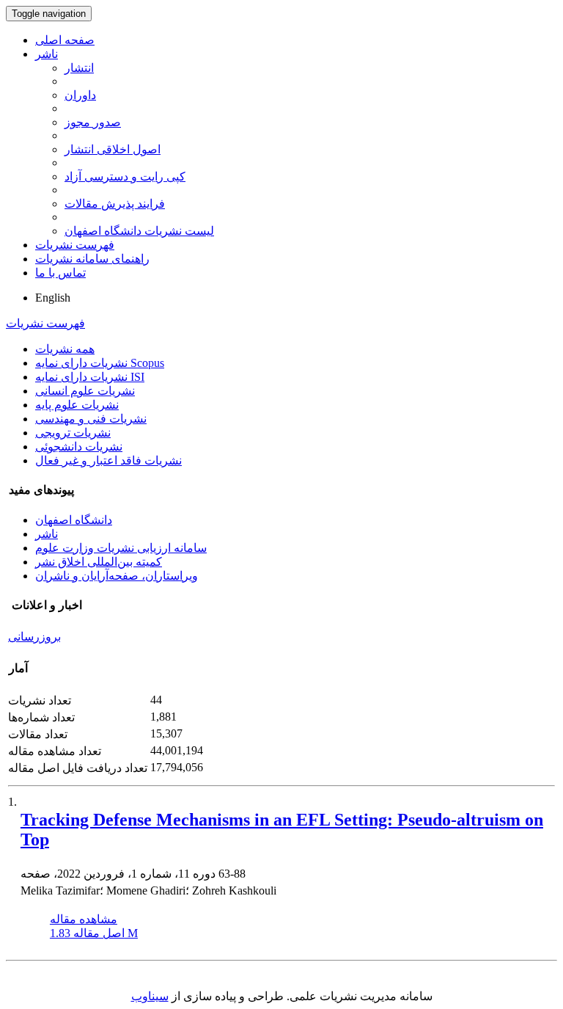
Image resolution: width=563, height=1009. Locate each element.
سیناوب (150, 996)
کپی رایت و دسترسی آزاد (125, 176)
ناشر (46, 54)
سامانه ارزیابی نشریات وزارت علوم (121, 548)
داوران (80, 95)
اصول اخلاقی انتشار (113, 149)
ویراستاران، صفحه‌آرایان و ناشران (116, 575)
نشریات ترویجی (73, 432)
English (52, 297)
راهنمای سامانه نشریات (92, 258)
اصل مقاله (94, 933)
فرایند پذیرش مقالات (115, 203)
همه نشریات (65, 349)
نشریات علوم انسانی (85, 391)
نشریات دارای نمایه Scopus (99, 363)
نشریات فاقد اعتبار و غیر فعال (108, 460)
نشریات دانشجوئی (78, 446)
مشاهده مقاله (83, 919)
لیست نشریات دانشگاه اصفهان (139, 231)
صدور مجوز (93, 122)
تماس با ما (60, 272)
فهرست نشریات (74, 244)
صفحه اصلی (65, 40)
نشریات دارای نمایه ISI (89, 377)
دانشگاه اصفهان (73, 520)
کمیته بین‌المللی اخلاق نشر (98, 562)
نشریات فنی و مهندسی (91, 418)
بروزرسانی (34, 636)
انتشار (79, 68)
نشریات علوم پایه (77, 404)
